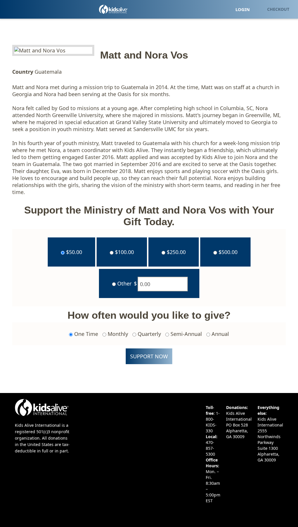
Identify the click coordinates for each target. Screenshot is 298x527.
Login (242, 9)
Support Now (149, 356)
